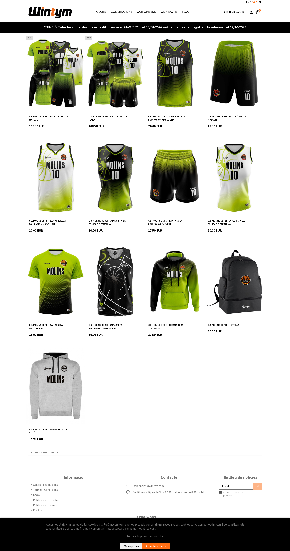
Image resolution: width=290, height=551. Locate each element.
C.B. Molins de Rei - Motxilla (223, 325)
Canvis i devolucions (45, 484)
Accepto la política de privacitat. (237, 495)
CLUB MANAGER (234, 12)
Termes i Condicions (45, 489)
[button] (101, 12)
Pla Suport (39, 510)
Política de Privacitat (46, 500)
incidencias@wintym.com (148, 485)
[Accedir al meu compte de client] (251, 12)
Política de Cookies (45, 505)
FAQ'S (36, 494)
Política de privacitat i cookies (145, 536)
